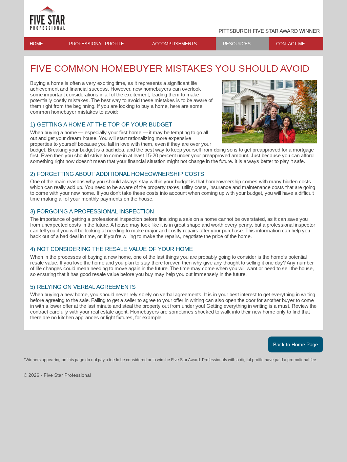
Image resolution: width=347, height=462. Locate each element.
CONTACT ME (290, 43)
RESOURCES (237, 43)
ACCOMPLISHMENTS (174, 43)
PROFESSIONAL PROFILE (96, 43)
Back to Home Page (295, 344)
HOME (36, 43)
